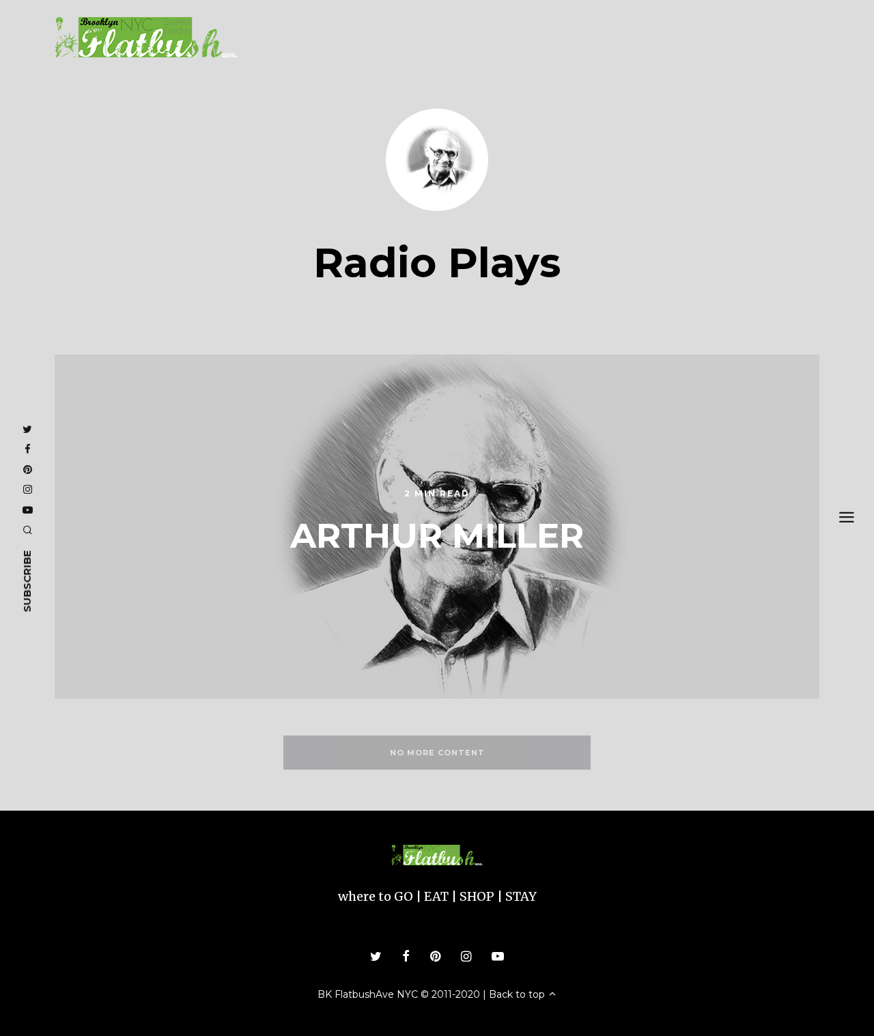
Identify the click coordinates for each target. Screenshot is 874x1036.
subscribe (26, 581)
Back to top (518, 994)
